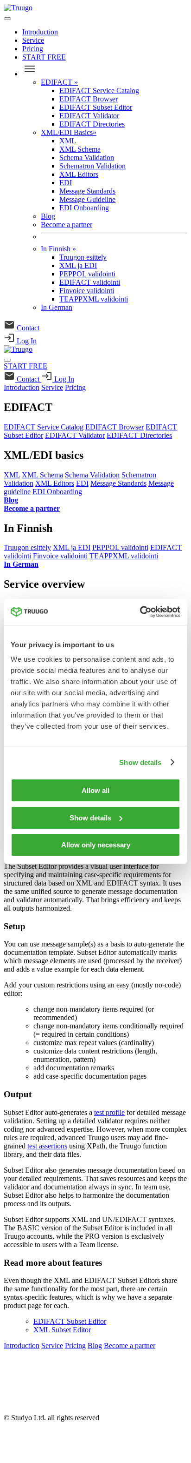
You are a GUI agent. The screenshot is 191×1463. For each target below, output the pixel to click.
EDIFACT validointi (89, 282)
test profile (109, 1112)
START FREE (44, 57)
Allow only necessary (95, 845)
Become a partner (66, 224)
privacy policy (24, 1386)
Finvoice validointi (86, 291)
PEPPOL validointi (87, 274)
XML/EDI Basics (68, 132)
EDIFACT (59, 82)
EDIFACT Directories (92, 124)
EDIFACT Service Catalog (99, 90)
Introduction (40, 32)
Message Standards (87, 191)
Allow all (95, 790)
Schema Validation (86, 157)
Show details (140, 762)
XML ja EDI (78, 265)
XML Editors (78, 174)
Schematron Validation (92, 166)
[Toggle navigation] (7, 18)
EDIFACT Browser (88, 99)
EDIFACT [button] (28, 407)
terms (11, 1402)
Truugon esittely (83, 257)
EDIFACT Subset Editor (95, 107)
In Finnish (58, 249)
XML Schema (80, 149)
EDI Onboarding (84, 208)
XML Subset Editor (62, 1330)
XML (67, 141)
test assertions (47, 1146)
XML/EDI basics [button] (43, 455)
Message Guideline (87, 199)
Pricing (32, 49)
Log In (26, 341)
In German (56, 307)
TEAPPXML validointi (93, 299)
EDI (65, 183)
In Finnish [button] (28, 528)
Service (33, 40)
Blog (48, 216)
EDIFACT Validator (89, 116)
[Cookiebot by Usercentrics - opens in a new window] (139, 612)
